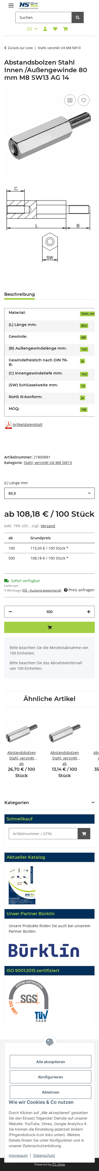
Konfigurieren (50, 1077)
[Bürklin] (44, 949)
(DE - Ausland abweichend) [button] (41, 590)
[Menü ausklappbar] (11, 3)
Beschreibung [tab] (19, 294)
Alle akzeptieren (50, 1061)
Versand (48, 525)
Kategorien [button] (16, 802)
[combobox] (49, 493)
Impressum (18, 1155)
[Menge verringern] (10, 611)
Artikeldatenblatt (28, 424)
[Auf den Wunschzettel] (83, 100)
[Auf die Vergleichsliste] (70, 100)
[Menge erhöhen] (89, 611)
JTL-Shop (58, 1164)
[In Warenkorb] (84, 833)
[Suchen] (78, 17)
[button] (45, 29)
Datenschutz (44, 1155)
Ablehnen (50, 1092)
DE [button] (29, 29)
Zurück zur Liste (20, 47)
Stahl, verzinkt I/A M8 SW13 (48, 462)
